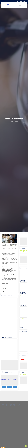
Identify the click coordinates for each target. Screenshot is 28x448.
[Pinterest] (24, 1)
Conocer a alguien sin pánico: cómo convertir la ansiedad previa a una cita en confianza (23, 293)
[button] (23, 4)
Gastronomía (16, 121)
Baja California (13, 245)
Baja (3, 285)
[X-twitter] (23, 1)
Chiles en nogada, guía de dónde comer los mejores (23, 305)
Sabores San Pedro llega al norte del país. (7, 337)
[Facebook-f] (17, 1)
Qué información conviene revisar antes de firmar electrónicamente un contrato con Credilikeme (23, 281)
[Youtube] (20, 1)
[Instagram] (21, 250)
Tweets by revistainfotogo (23, 374)
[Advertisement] (9, 365)
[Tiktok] (21, 1)
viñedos (3, 291)
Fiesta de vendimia (4, 288)
